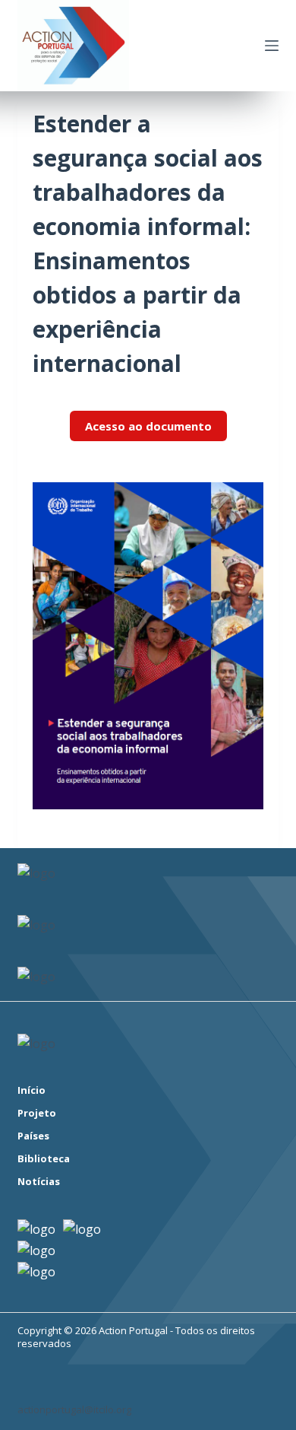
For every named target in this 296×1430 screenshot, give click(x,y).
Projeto (36, 1113)
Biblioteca (43, 1158)
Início (31, 1090)
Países (33, 1136)
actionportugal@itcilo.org (74, 1409)
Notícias (38, 1181)
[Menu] (272, 45)
